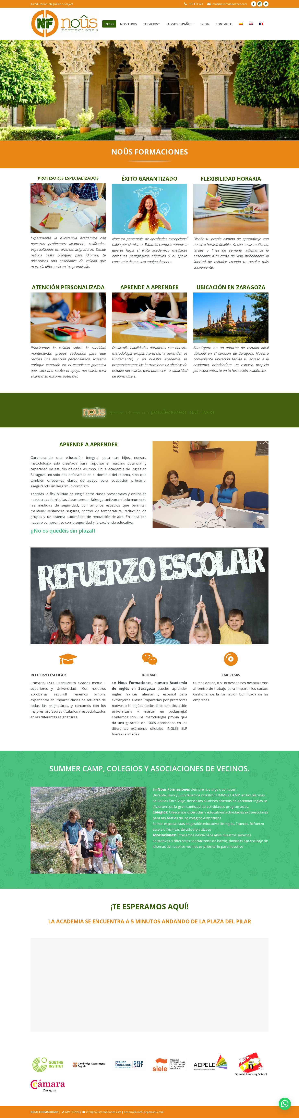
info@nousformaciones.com (229, 4)
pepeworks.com (154, 1112)
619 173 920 (196, 4)
